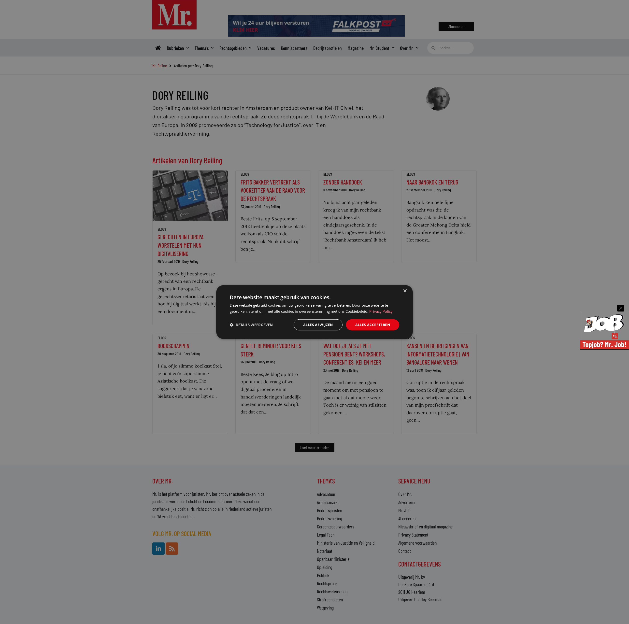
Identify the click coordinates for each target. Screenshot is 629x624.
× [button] (405, 291)
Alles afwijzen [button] (318, 324)
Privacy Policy (381, 311)
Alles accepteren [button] (372, 324)
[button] (251, 324)
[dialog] (314, 312)
